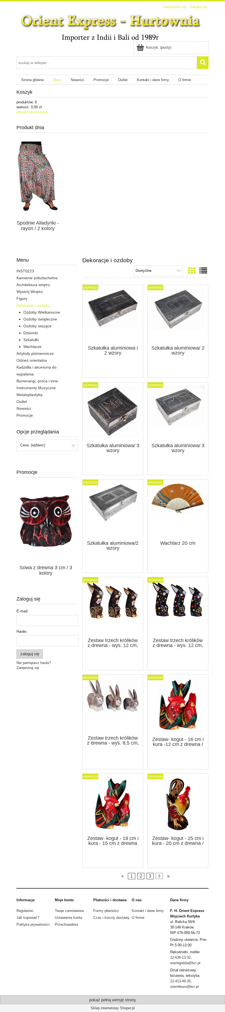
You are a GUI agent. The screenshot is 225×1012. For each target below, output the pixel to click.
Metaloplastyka (29, 394)
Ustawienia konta (68, 918)
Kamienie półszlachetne (37, 278)
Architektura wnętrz (33, 285)
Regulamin (24, 911)
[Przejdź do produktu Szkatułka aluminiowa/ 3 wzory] (112, 412)
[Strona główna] (112, 26)
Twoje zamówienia (69, 911)
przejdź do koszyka (31, 112)
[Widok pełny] (203, 271)
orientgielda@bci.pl (185, 963)
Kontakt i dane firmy (148, 911)
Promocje (24, 415)
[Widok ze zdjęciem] (192, 271)
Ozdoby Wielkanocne (41, 312)
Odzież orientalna (31, 360)
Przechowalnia (66, 924)
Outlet (21, 401)
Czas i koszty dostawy (111, 918)
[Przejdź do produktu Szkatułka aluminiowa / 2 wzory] (112, 314)
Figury (21, 298)
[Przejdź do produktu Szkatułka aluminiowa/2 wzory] (112, 509)
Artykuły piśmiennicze (35, 353)
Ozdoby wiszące (37, 326)
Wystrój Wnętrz (29, 291)
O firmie (138, 918)
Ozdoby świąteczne (40, 319)
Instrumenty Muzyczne (36, 388)
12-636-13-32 (180, 957)
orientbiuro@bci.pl (184, 987)
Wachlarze (32, 346)
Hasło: (21, 631)
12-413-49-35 (180, 981)
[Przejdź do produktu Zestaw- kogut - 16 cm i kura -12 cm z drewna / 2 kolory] (177, 705)
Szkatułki (31, 340)
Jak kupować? (27, 918)
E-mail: (22, 611)
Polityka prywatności (32, 924)
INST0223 (25, 271)
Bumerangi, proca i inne (37, 381)
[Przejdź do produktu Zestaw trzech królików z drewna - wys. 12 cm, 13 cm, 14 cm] (112, 607)
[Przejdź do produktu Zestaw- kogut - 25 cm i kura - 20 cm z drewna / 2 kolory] (177, 804)
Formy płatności (106, 911)
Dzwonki (30, 333)
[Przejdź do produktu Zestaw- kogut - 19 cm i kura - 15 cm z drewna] (112, 804)
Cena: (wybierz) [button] (32, 445)
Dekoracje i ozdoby (33, 305)
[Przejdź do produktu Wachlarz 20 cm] (177, 509)
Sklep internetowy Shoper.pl (113, 1008)
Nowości (23, 408)
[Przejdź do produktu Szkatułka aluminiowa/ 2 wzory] (177, 314)
